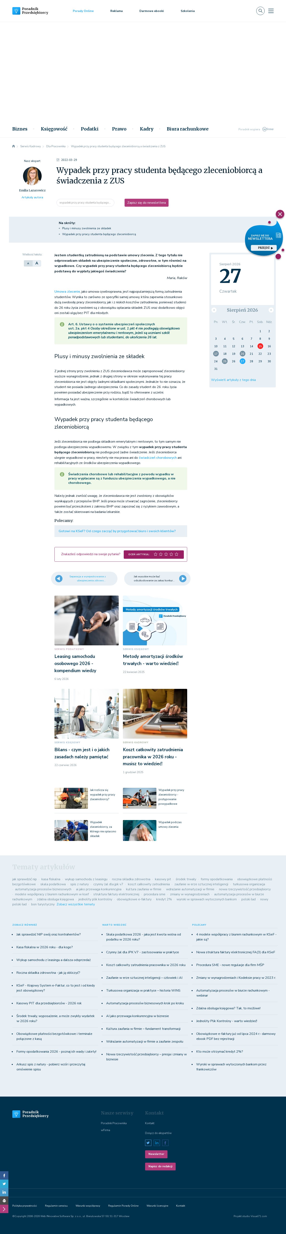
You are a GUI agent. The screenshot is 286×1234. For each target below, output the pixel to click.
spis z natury (79, 884)
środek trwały (186, 879)
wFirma (105, 1130)
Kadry (146, 129)
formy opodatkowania (217, 879)
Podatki (90, 129)
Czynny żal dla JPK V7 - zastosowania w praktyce (142, 952)
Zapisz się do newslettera (146, 202)
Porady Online (83, 11)
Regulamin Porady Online (123, 1205)
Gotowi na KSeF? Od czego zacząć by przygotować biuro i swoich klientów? (117, 531)
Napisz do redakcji (160, 1166)
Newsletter (156, 1154)
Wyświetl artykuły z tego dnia (233, 380)
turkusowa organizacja (249, 884)
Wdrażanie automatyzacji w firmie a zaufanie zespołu (144, 1041)
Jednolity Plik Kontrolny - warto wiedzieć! (226, 1021)
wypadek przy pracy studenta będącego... (85, 203)
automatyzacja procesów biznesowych (43, 889)
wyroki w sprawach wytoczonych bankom (206, 899)
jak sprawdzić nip (24, 879)
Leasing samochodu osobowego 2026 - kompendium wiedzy (75, 663)
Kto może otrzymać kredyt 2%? (219, 1051)
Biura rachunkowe (188, 129)
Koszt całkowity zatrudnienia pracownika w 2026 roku (146, 965)
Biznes (19, 129)
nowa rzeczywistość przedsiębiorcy (245, 889)
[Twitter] (4, 1184)
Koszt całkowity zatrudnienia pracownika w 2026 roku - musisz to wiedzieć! (153, 757)
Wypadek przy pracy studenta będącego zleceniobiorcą (99, 234)
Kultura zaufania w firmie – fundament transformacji (143, 1028)
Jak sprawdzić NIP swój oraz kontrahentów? (48, 934)
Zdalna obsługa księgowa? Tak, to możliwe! (228, 1008)
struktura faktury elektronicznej (116, 894)
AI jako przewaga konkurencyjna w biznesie (137, 1016)
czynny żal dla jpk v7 (108, 884)
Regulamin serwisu (56, 1205)
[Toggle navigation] (271, 11)
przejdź (264, 248)
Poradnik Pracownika (114, 1123)
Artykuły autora (32, 197)
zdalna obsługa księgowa (55, 899)
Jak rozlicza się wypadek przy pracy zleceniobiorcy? (102, 794)
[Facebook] (4, 1175)
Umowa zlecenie (67, 291)
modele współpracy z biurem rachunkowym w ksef (52, 894)
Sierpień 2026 (242, 310)
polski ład (248, 899)
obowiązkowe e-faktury (134, 899)
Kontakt (149, 1123)
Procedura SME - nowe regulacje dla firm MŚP (230, 965)
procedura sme (154, 894)
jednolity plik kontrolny (95, 899)
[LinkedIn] (4, 1192)
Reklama (116, 11)
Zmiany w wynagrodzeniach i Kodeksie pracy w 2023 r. (236, 977)
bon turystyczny (43, 904)
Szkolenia (188, 11)
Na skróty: (67, 223)
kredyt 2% (164, 899)
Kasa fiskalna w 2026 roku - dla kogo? (44, 947)
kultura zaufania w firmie (143, 889)
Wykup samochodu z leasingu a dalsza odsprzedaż (53, 960)
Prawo (119, 129)
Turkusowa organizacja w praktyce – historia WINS (143, 990)
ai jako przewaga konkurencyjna (98, 889)
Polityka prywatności (24, 1205)
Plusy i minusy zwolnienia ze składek (86, 228)
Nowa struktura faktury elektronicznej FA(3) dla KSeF (235, 952)
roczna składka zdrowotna (131, 879)
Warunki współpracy (88, 1205)
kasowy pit (163, 879)
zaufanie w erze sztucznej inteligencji (201, 884)
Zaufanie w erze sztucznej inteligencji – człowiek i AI (144, 977)
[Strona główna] (13, 146)
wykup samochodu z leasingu (86, 879)
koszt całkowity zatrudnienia (149, 884)
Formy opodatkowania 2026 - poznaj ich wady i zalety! (56, 1051)
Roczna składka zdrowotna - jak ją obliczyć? (48, 972)
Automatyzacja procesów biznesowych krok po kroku (145, 1003)
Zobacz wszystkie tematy (76, 904)
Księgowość (54, 129)
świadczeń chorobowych (158, 457)
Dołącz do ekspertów (158, 1133)
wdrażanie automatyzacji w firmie (190, 889)
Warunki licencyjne (157, 1205)
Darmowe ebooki (151, 11)
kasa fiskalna (50, 879)
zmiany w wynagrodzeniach (190, 894)
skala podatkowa (53, 884)
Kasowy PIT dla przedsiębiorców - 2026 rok (49, 1003)
